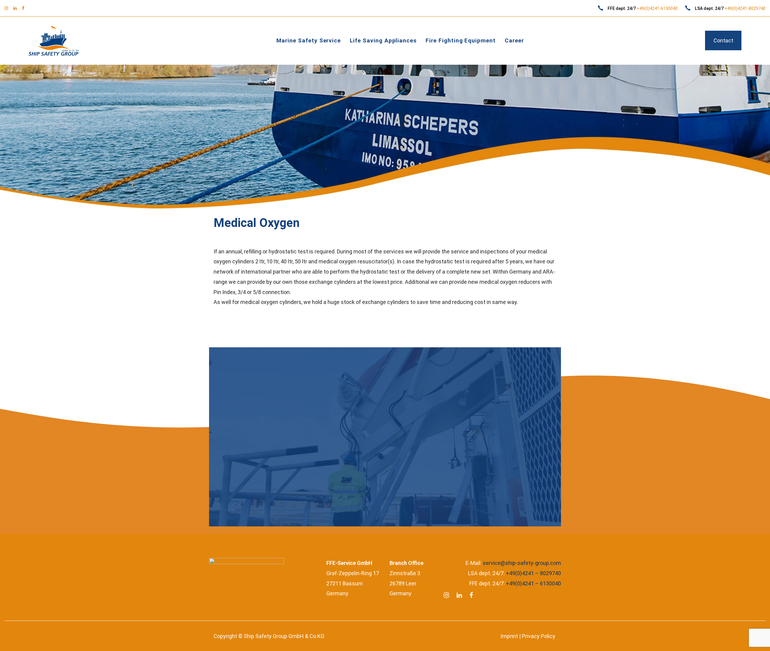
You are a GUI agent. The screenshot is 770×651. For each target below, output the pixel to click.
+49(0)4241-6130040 (657, 8)
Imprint (509, 636)
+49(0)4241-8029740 (745, 8)
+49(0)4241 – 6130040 (533, 583)
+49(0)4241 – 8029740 (533, 573)
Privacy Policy (538, 636)
